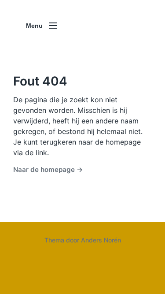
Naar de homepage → (48, 169)
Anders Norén (101, 240)
